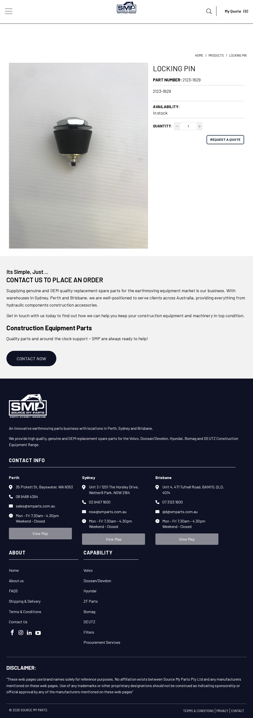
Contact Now (31, 358)
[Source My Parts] (126, 8)
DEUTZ (89, 621)
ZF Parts (91, 601)
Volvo (88, 570)
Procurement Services (102, 642)
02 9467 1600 (99, 502)
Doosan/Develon (97, 580)
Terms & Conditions (25, 611)
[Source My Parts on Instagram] (21, 633)
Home (14, 570)
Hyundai (90, 590)
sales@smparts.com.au (35, 505)
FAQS (13, 590)
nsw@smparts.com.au (107, 511)
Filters (89, 632)
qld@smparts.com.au (180, 511)
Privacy (222, 711)
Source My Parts (34, 710)
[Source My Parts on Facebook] (12, 633)
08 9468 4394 (27, 496)
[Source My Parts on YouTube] (38, 633)
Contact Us (18, 621)
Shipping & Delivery (25, 601)
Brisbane (163, 477)
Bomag (89, 611)
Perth (14, 477)
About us (16, 580)
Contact (237, 711)
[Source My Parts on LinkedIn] (29, 633)
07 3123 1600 (172, 502)
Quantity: (162, 126)
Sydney (88, 477)
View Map (40, 533)
